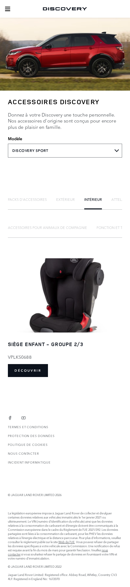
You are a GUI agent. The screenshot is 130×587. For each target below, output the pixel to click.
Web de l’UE (66, 542)
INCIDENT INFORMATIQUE (29, 462)
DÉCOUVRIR (28, 370)
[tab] (27, 199)
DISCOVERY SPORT (30, 150)
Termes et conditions (28, 427)
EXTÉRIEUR (65, 199)
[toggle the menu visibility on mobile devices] (7, 8)
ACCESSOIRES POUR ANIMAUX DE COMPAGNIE (47, 227)
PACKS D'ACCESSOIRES (27, 199)
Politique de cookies (28, 444)
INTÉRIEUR (93, 199)
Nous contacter (23, 453)
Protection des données (31, 436)
